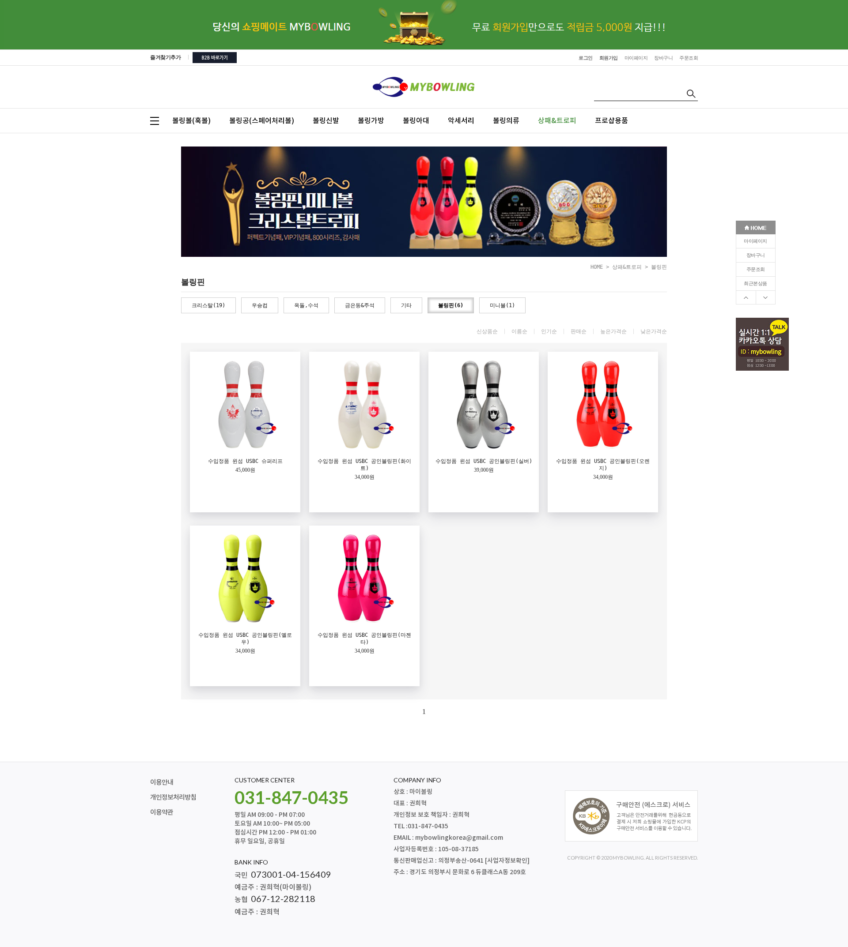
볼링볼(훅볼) (191, 121)
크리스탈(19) (208, 305)
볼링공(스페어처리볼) (261, 121)
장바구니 (755, 255)
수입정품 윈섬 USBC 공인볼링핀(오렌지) (603, 464)
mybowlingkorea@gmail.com (459, 838)
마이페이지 (755, 241)
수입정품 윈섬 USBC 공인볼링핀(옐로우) (245, 638)
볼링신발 (326, 121)
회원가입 (608, 58)
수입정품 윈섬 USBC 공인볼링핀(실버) (483, 461)
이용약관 (161, 812)
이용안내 (161, 782)
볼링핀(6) (450, 305)
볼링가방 (371, 121)
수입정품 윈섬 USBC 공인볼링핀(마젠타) (364, 638)
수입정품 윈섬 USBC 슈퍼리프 (245, 461)
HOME (597, 267)
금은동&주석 (360, 305)
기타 (406, 305)
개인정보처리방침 (173, 797)
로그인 (586, 58)
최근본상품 (755, 283)
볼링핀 (659, 267)
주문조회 (755, 269)
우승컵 (260, 305)
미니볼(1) (502, 305)
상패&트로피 (557, 121)
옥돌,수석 (306, 305)
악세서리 (461, 121)
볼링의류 (506, 121)
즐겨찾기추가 (165, 57)
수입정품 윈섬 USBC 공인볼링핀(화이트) (364, 464)
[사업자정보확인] (507, 860)
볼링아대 (416, 121)
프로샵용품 (611, 121)
